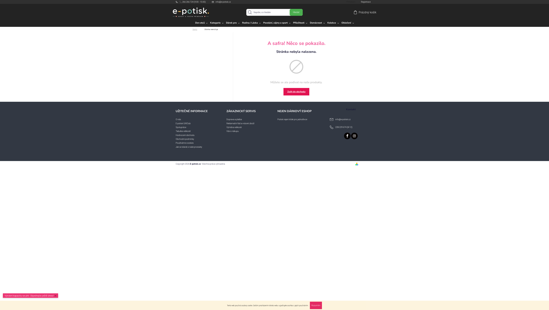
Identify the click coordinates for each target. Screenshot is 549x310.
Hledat (296, 12)
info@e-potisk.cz (223, 2)
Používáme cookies (185, 143)
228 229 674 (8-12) (343, 127)
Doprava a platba (234, 119)
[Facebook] (347, 136)
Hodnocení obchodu (185, 135)
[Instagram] (354, 136)
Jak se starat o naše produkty (189, 147)
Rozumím (315, 305)
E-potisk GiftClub (183, 123)
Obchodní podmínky (185, 139)
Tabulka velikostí (183, 131)
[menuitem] (201, 23)
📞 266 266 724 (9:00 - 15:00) (192, 2)
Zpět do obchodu (296, 91)
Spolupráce (181, 127)
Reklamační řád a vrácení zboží (240, 123)
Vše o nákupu (232, 131)
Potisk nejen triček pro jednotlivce (292, 119)
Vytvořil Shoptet (366, 164)
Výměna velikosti (234, 127)
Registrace (366, 2)
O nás (178, 119)
